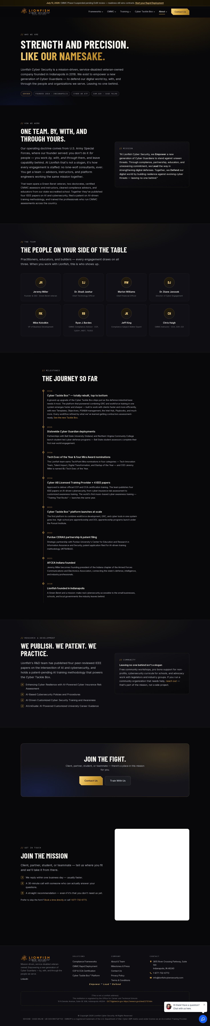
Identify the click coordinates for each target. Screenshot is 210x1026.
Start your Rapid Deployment (149, 3)
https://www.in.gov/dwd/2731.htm (138, 1001)
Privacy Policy (117, 975)
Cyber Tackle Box (144, 11)
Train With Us (118, 780)
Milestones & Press (120, 966)
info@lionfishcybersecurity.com (168, 977)
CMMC (110, 11)
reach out (171, 681)
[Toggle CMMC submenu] (115, 11)
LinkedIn (24, 979)
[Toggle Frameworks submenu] (102, 11)
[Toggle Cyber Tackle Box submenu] (154, 11)
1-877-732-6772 (79, 900)
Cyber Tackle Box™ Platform (86, 975)
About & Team (118, 961)
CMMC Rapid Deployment (85, 966)
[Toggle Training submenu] (130, 11)
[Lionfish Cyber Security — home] (36, 12)
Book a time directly (54, 900)
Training (124, 11)
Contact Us (180, 12)
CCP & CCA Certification (84, 971)
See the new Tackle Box (66, 417)
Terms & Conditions (120, 980)
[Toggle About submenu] (166, 11)
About (162, 11)
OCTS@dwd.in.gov (115, 1001)
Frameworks (95, 11)
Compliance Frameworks (85, 961)
